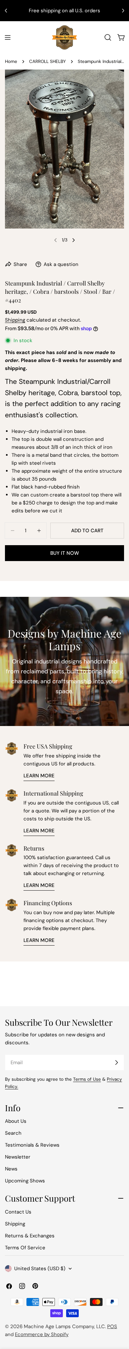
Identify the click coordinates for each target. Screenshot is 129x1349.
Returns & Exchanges (30, 1235)
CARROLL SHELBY (47, 61)
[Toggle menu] (7, 37)
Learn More (39, 775)
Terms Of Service (25, 1247)
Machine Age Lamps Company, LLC (64, 1326)
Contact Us (18, 1212)
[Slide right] (73, 240)
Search (13, 1133)
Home (11, 61)
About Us (15, 1121)
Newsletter (17, 1157)
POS (112, 1326)
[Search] (107, 37)
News (11, 1169)
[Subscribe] (116, 1062)
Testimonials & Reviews (32, 1145)
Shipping (15, 320)
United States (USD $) (39, 1268)
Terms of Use (87, 1079)
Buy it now (64, 553)
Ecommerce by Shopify (41, 1334)
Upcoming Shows (25, 1180)
